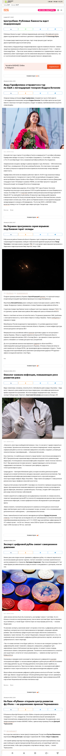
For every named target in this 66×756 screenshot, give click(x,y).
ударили (36, 343)
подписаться (54, 67)
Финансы (6, 685)
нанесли (31, 332)
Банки (11, 685)
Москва (13, 5)
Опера (11, 210)
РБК (31, 244)
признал (42, 296)
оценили (53, 659)
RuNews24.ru (8, 655)
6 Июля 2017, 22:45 (9, 17)
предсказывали (9, 721)
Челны (5, 5)
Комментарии (33, 76)
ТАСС (57, 309)
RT (57, 395)
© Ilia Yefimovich (10, 293)
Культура (6, 210)
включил (7, 204)
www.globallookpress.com (22, 293)
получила (24, 193)
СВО (5, 358)
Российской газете (52, 34)
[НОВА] (46, 10)
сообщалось (55, 318)
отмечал (6, 518)
